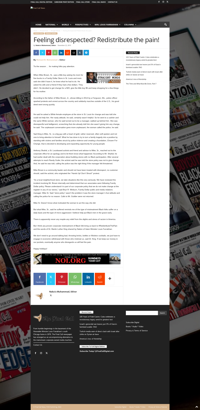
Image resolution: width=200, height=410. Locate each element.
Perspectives (81, 24)
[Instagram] (163, 2)
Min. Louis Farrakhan (106, 24)
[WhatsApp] (55, 52)
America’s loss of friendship (136, 79)
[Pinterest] (48, 52)
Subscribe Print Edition (64, 2)
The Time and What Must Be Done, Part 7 (141, 84)
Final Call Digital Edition (41, 2)
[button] (165, 25)
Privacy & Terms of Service (137, 331)
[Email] (73, 52)
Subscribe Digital (132, 322)
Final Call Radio (99, 2)
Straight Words (55, 31)
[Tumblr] (80, 52)
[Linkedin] (61, 52)
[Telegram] (86, 52)
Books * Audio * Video (134, 327)
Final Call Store (83, 2)
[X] (167, 2)
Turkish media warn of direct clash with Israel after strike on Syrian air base (144, 73)
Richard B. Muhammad (46, 60)
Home (38, 24)
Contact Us (37, 345)
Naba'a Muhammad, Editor (46, 45)
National (50, 24)
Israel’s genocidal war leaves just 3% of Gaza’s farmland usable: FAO (143, 66)
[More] (110, 279)
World (65, 24)
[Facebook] (159, 2)
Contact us (112, 2)
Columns (129, 24)
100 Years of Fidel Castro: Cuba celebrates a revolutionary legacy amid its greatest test (142, 58)
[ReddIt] (67, 52)
